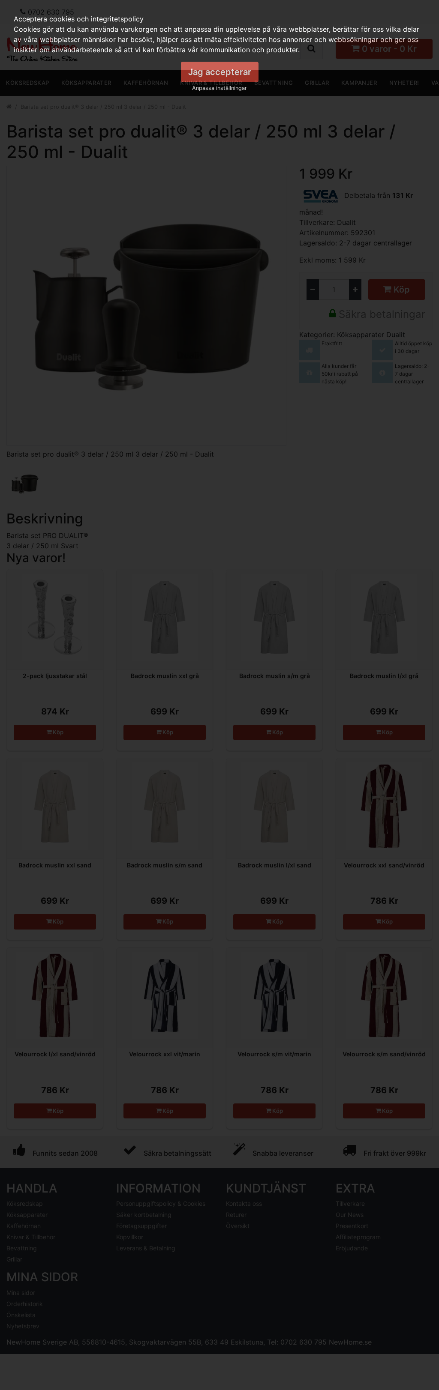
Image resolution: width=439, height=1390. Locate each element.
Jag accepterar (219, 72)
